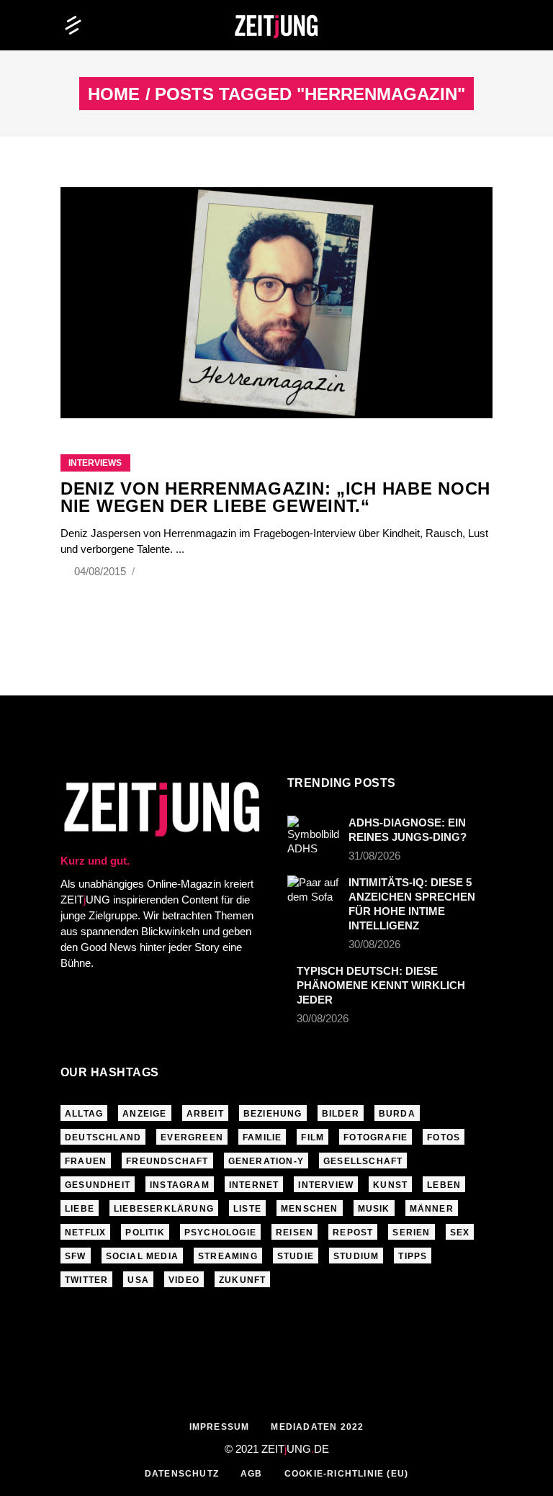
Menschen (309, 1209)
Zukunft (242, 1280)
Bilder (340, 1114)
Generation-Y (266, 1161)
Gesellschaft (363, 1161)
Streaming (228, 1256)
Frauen (86, 1161)
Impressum (219, 1427)
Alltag (84, 1114)
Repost (353, 1232)
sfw (75, 1256)
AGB (251, 1474)
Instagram (180, 1185)
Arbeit (205, 1114)
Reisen (294, 1232)
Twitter (86, 1280)
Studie (295, 1256)
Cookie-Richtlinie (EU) (346, 1474)
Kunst (390, 1185)
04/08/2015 (101, 571)
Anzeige (144, 1114)
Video (183, 1280)
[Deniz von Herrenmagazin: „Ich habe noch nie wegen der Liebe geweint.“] (276, 302)
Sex (460, 1232)
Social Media (142, 1256)
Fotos (443, 1137)
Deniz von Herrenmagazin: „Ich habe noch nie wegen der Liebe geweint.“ (275, 497)
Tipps (412, 1256)
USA (138, 1280)
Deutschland (103, 1137)
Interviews (95, 463)
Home (114, 94)
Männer (432, 1209)
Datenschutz (182, 1474)
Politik (144, 1232)
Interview (326, 1185)
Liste (247, 1209)
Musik (374, 1209)
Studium (356, 1256)
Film (312, 1137)
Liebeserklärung (164, 1209)
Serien (411, 1232)
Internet (254, 1185)
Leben (444, 1185)
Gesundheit (97, 1185)
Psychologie (220, 1232)
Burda (397, 1114)
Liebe (79, 1209)
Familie (262, 1137)
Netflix (85, 1232)
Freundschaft (167, 1161)
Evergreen (192, 1137)
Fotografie (375, 1137)
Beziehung (272, 1114)
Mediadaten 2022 (317, 1427)
